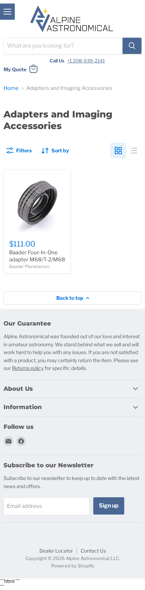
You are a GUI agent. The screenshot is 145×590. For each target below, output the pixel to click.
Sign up (109, 505)
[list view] (133, 150)
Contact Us (93, 551)
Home (11, 88)
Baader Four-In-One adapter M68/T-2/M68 (37, 256)
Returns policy (28, 368)
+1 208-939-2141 (86, 60)
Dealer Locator (56, 551)
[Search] (131, 46)
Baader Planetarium (29, 266)
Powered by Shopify (72, 565)
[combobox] (63, 46)
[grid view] (118, 150)
